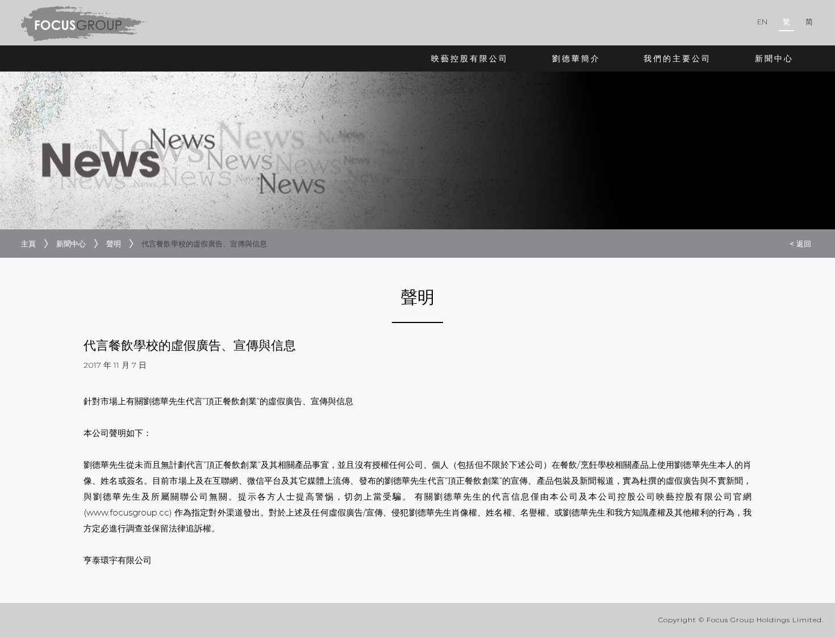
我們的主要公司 (677, 58)
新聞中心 (774, 58)
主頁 (28, 243)
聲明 (113, 243)
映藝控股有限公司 (469, 58)
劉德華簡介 (576, 58)
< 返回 (800, 243)
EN (762, 21)
